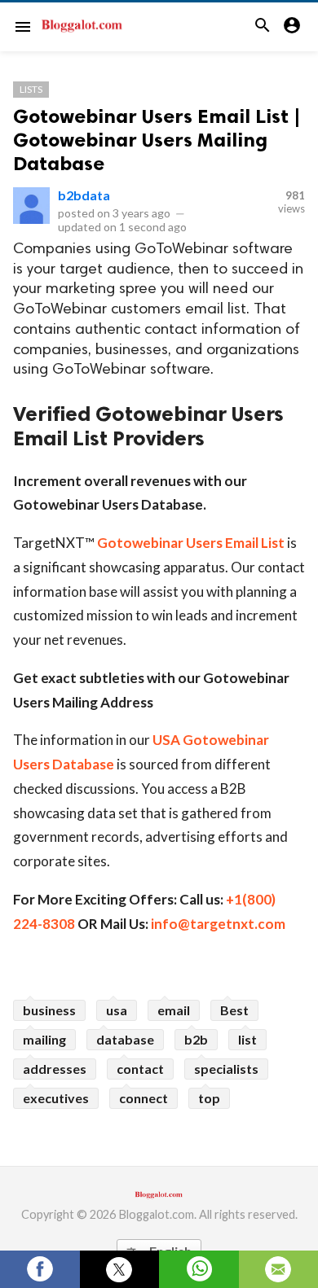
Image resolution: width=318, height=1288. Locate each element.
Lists (31, 89)
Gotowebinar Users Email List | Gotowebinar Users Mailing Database (157, 139)
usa (116, 1010)
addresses (54, 1068)
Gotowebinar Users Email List (191, 542)
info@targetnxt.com (218, 923)
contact (140, 1068)
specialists (226, 1068)
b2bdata (84, 195)
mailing (44, 1039)
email (173, 1010)
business (49, 1010)
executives (56, 1098)
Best (234, 1010)
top (209, 1098)
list (247, 1039)
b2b (196, 1039)
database (125, 1039)
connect (143, 1098)
